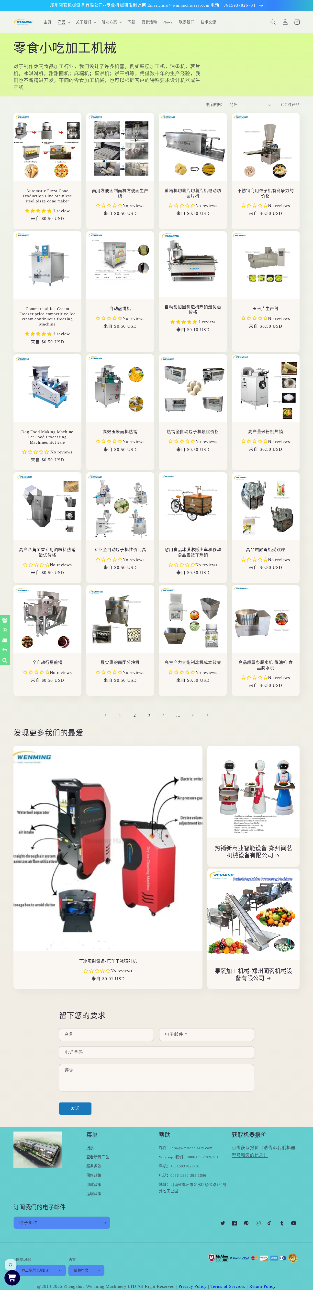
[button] (64, 22)
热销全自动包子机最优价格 (193, 432)
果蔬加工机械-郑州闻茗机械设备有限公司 (253, 974)
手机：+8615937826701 (179, 1166)
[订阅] (104, 1223)
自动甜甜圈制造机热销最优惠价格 (193, 310)
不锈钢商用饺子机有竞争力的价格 (265, 193)
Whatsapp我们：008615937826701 (189, 1157)
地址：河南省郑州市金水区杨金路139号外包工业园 (193, 1188)
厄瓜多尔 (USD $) (36, 1270)
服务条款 (94, 1166)
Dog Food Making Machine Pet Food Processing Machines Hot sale (47, 437)
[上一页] (106, 715)
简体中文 (81, 1270)
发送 (75, 1108)
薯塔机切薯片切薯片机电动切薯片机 (193, 193)
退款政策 (94, 1185)
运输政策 (94, 1194)
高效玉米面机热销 (120, 432)
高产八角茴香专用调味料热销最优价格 (47, 552)
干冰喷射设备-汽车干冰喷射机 (108, 961)
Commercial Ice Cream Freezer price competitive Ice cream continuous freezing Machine (47, 316)
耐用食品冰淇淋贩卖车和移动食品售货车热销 (193, 552)
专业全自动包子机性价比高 (120, 549)
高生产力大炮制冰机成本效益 (193, 662)
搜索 (90, 1148)
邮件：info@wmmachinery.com (185, 1148)
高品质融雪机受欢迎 (265, 549)
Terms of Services (228, 1286)
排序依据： (214, 105)
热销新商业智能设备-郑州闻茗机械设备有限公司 (253, 852)
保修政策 (94, 1175)
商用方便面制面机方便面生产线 (120, 193)
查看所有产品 (97, 1157)
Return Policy (262, 1286)
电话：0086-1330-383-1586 (182, 1175)
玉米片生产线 (266, 308)
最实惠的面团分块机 (120, 662)
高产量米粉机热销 (265, 432)
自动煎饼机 (120, 308)
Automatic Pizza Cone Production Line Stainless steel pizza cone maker (47, 196)
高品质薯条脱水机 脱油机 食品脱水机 (265, 665)
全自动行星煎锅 (47, 662)
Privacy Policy (193, 1286)
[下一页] (207, 715)
